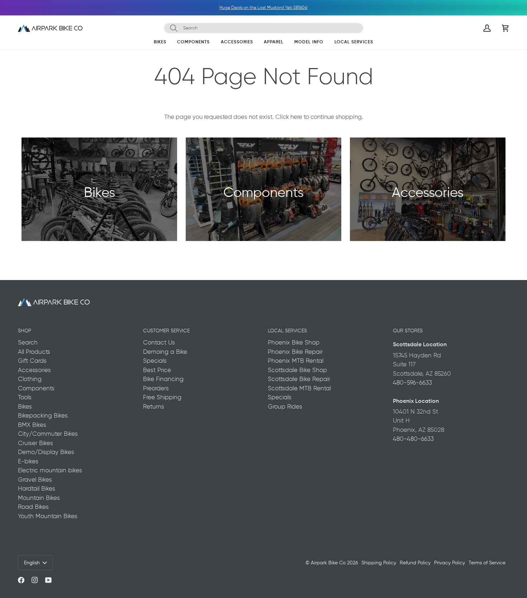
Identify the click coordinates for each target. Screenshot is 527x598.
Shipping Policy (378, 562)
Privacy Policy (449, 562)
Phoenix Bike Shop (293, 342)
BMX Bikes (32, 424)
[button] (160, 43)
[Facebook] (21, 580)
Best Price (157, 369)
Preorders (156, 388)
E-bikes (28, 461)
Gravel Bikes (35, 479)
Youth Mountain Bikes (47, 516)
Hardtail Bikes (36, 488)
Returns (153, 406)
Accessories (34, 369)
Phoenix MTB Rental (295, 360)
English (32, 562)
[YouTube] (48, 580)
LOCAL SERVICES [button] (287, 330)
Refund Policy (415, 562)
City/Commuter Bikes (48, 433)
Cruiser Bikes (35, 443)
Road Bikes (33, 506)
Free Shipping (162, 397)
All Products (34, 351)
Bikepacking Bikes (43, 415)
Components (36, 388)
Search (28, 342)
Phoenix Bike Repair (295, 351)
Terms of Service (487, 562)
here (296, 116)
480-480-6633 (413, 438)
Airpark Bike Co (328, 562)
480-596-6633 (412, 382)
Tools (25, 397)
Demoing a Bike (165, 351)
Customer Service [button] (166, 330)
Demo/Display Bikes (46, 451)
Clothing (30, 378)
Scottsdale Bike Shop (297, 369)
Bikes (25, 406)
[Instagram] (35, 580)
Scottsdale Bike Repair (299, 378)
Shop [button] (24, 330)
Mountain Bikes (39, 497)
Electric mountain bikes (50, 470)
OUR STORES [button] (408, 330)
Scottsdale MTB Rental (299, 388)
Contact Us (159, 342)
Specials (155, 360)
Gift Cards (32, 360)
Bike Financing (163, 378)
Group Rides (285, 406)
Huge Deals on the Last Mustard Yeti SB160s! (168, 7)
